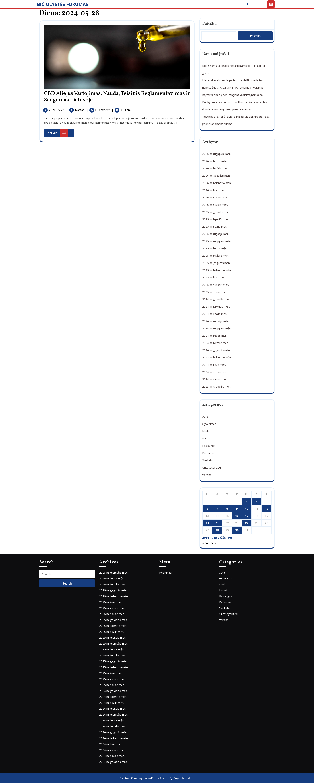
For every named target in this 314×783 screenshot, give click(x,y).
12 (266, 508)
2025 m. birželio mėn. (215, 255)
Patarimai (208, 453)
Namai (206, 438)
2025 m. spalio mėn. (214, 226)
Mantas (80, 110)
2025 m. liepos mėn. (214, 248)
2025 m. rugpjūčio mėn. (216, 241)
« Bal (205, 543)
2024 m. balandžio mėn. (216, 357)
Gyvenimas (209, 424)
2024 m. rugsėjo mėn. (215, 321)
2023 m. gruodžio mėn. (216, 386)
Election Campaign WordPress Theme (144, 778)
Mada (205, 431)
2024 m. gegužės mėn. (216, 350)
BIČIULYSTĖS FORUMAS (62, 4)
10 (246, 508)
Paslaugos (208, 445)
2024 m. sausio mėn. (215, 379)
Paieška (209, 24)
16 (237, 515)
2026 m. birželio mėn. (215, 168)
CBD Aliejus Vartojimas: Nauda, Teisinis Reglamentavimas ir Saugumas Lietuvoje (117, 97)
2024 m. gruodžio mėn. (216, 299)
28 (217, 530)
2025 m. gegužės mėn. (216, 263)
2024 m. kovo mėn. (214, 364)
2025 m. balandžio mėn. (216, 270)
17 (246, 515)
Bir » (213, 543)
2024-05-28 (57, 110)
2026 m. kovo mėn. (214, 190)
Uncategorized (211, 467)
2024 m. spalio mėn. (214, 314)
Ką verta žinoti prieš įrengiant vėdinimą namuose (232, 95)
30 (237, 530)
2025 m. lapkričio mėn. (216, 219)
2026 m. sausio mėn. (215, 204)
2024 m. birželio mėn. (215, 343)
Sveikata (207, 460)
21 (217, 523)
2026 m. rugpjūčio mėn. (216, 154)
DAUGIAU (61, 132)
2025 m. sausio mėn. (215, 292)
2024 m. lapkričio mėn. (216, 306)
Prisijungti (165, 572)
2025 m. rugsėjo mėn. (215, 234)
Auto (205, 416)
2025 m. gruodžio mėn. (216, 212)
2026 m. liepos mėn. (214, 161)
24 (246, 523)
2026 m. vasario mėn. (215, 197)
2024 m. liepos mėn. (214, 335)
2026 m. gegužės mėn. (216, 175)
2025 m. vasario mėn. (215, 284)
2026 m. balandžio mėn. (216, 183)
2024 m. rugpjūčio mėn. (216, 328)
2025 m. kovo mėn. (214, 277)
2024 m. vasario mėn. (215, 372)
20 (207, 523)
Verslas (207, 475)
